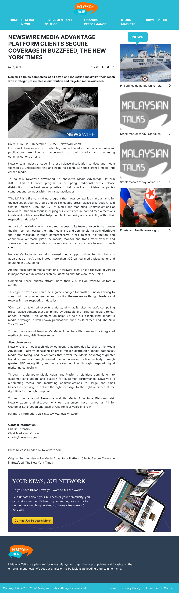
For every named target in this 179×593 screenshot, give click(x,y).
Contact (169, 588)
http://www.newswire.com (61, 413)
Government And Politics (58, 22)
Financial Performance (95, 22)
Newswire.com (70, 144)
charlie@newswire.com (23, 437)
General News (28, 22)
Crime (150, 20)
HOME (14, 20)
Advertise (152, 588)
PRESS (162, 20)
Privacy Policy (131, 588)
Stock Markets (128, 22)
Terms (112, 588)
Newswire (14, 163)
